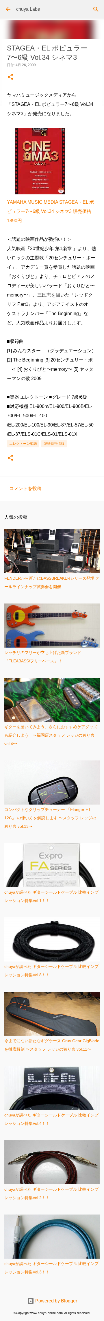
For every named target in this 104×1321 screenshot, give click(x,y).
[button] (10, 77)
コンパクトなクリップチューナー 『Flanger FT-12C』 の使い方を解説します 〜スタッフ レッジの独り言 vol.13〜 (50, 818)
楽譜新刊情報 (54, 444)
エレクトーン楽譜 (23, 444)
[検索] (95, 9)
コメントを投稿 (25, 488)
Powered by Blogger (55, 1300)
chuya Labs (28, 9)
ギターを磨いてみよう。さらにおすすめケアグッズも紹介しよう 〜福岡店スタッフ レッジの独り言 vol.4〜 (50, 735)
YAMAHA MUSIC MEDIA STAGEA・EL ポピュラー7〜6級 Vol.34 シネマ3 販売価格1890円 (50, 211)
